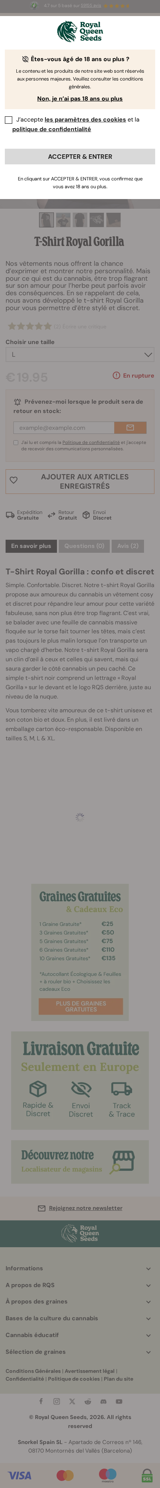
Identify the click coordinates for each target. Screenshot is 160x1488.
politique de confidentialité (51, 129)
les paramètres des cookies (85, 119)
